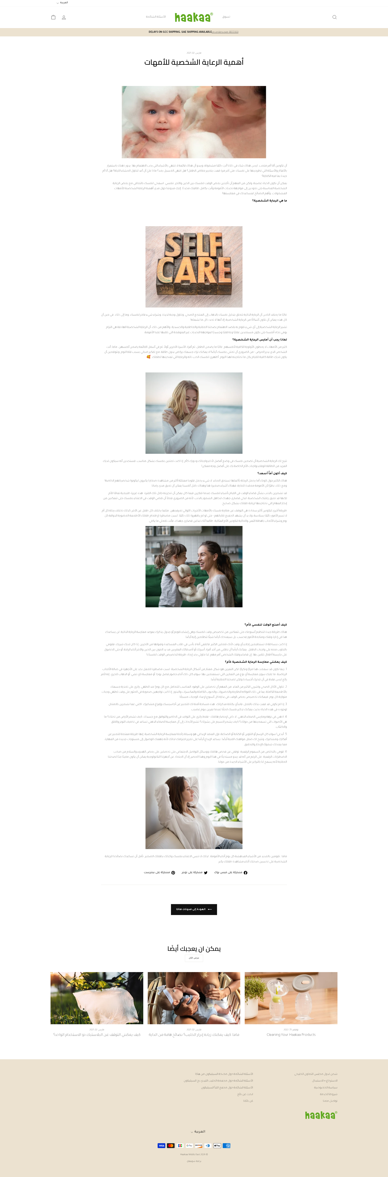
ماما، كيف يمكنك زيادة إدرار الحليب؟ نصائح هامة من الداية (194, 1035)
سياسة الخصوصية (325, 1087)
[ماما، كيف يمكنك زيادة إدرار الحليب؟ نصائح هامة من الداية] (194, 998)
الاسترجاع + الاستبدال (324, 1081)
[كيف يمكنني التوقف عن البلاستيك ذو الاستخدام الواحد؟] (97, 998)
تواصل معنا (330, 1101)
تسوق (226, 17)
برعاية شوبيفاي (194, 1161)
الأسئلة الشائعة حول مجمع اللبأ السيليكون (227, 1087)
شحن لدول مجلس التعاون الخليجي (315, 1074)
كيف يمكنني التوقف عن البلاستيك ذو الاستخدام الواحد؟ (96, 1035)
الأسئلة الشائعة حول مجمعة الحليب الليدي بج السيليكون (218, 1081)
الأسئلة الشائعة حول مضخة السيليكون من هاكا (224, 1074)
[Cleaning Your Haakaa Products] (291, 998)
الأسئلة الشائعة (156, 17)
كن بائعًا (248, 1101)
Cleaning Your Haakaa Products (291, 1035)
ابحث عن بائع (245, 1094)
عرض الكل (194, 958)
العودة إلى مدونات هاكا (191, 909)
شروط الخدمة (328, 1094)
